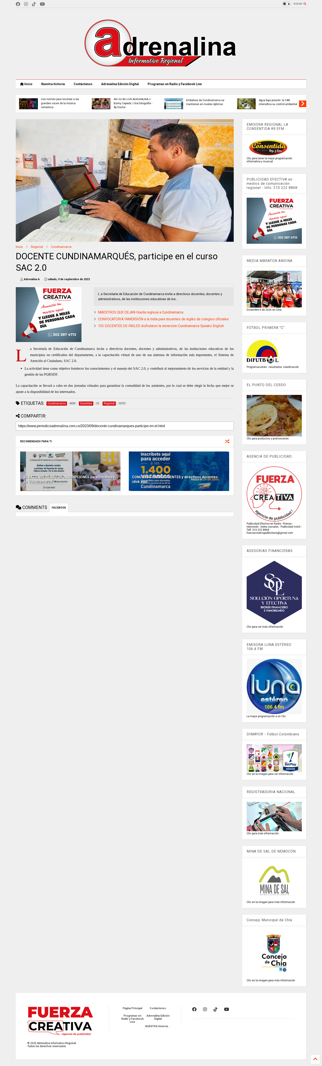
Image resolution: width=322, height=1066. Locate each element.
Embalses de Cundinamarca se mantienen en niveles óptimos (205, 102)
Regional (37, 247)
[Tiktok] (34, 4)
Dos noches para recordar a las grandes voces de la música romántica (60, 103)
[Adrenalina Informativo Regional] (161, 74)
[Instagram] (26, 4)
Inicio (28, 84)
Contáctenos (83, 84)
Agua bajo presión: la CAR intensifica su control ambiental (278, 102)
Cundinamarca (61, 247)
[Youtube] (42, 4)
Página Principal (132, 1008)
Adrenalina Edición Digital (120, 84)
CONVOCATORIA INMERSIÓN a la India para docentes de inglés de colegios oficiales (163, 319)
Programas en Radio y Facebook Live (175, 84)
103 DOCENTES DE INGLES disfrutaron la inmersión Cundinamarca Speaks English (161, 326)
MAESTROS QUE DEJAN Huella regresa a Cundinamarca (140, 312)
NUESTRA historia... (157, 1026)
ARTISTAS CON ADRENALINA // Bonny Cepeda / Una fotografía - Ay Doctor (133, 103)
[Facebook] (18, 4)
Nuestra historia (53, 84)
